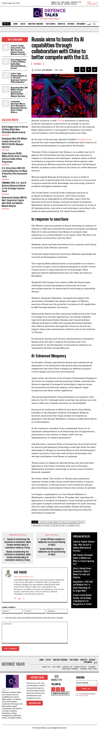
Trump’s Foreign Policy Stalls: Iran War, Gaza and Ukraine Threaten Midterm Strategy (18, 49)
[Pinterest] (88, 69)
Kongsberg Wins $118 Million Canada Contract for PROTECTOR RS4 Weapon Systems (19, 91)
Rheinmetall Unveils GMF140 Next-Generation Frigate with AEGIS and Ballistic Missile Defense (14, 201)
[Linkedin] (19, 598)
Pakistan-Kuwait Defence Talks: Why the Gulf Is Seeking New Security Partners (83, 546)
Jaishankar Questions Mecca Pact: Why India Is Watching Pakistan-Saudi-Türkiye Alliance (19, 106)
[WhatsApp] (94, 69)
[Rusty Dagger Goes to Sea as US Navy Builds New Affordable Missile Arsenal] (6, 61)
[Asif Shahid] (33, 70)
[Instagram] (58, 689)
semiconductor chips (41, 525)
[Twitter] (82, 69)
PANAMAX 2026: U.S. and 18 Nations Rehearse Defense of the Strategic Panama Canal (14, 187)
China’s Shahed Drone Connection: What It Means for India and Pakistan (82, 573)
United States (58, 525)
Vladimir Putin (84, 139)
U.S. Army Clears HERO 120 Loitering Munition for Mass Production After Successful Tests (14, 172)
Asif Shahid (47, 70)
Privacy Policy (83, 695)
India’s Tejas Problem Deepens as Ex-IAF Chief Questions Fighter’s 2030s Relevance (19, 77)
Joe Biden (72, 522)
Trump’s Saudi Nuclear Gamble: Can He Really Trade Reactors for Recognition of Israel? (82, 599)
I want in (85, 689)
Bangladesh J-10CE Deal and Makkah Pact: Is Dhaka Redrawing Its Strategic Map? (83, 586)
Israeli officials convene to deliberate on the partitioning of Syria (51, 552)
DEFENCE (5, 135)
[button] (94, 23)
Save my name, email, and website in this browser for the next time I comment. (34, 618)
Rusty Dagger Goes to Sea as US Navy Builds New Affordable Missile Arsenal (18, 63)
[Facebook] (76, 69)
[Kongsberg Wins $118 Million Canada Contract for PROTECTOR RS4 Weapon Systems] (6, 89)
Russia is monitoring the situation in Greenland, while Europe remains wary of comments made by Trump (17, 555)
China (60, 120)
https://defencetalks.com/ (23, 577)
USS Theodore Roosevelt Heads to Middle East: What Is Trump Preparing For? (83, 559)
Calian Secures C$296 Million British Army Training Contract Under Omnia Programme (14, 157)
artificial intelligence (49, 522)
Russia (81, 522)
